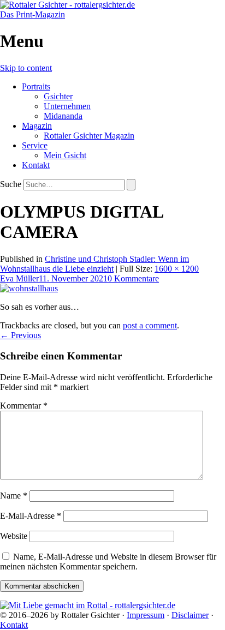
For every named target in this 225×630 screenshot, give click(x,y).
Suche (10, 184)
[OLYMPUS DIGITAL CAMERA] (29, 288)
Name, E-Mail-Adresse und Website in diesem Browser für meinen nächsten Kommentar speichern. (108, 561)
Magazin (37, 125)
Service (35, 145)
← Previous (20, 335)
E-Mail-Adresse (30, 515)
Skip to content (26, 68)
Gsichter (58, 96)
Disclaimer (190, 615)
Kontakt (36, 165)
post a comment (150, 325)
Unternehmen (67, 106)
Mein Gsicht (65, 155)
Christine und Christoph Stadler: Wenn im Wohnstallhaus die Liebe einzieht (94, 263)
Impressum (145, 615)
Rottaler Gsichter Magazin (89, 135)
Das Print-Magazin (32, 14)
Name (13, 495)
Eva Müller (19, 278)
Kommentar (24, 405)
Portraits (36, 86)
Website (13, 536)
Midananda (63, 116)
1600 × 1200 (177, 268)
